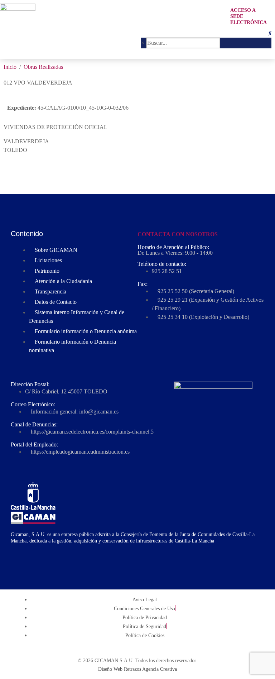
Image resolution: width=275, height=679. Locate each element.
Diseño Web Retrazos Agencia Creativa (137, 669)
